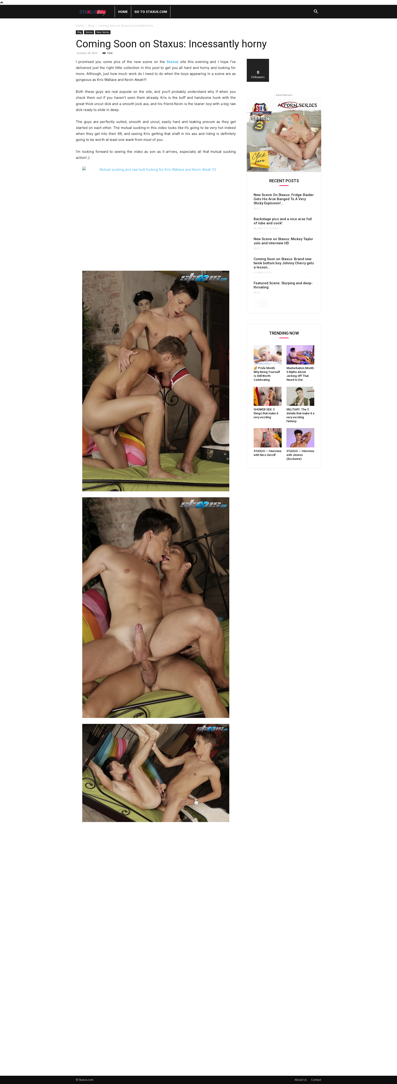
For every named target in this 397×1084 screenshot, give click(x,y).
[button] (315, 12)
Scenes (89, 32)
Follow (258, 60)
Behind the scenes (266, 228)
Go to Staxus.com (150, 11)
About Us (301, 1080)
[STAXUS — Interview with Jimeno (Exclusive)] (300, 437)
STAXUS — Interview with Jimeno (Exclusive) (300, 455)
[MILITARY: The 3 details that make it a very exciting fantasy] (300, 396)
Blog (91, 26)
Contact (316, 1080)
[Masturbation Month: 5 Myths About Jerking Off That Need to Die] (300, 354)
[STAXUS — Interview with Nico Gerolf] (268, 437)
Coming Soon (262, 272)
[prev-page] (256, 303)
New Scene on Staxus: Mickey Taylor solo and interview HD (283, 241)
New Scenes (102, 32)
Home (123, 11)
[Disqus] (156, 889)
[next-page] (264, 303)
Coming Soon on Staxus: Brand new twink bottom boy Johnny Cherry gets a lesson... (284, 263)
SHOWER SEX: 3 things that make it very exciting (266, 413)
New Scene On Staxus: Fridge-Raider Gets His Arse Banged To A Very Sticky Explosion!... (284, 199)
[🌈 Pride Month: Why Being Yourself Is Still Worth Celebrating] (268, 354)
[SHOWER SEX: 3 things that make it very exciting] (268, 396)
